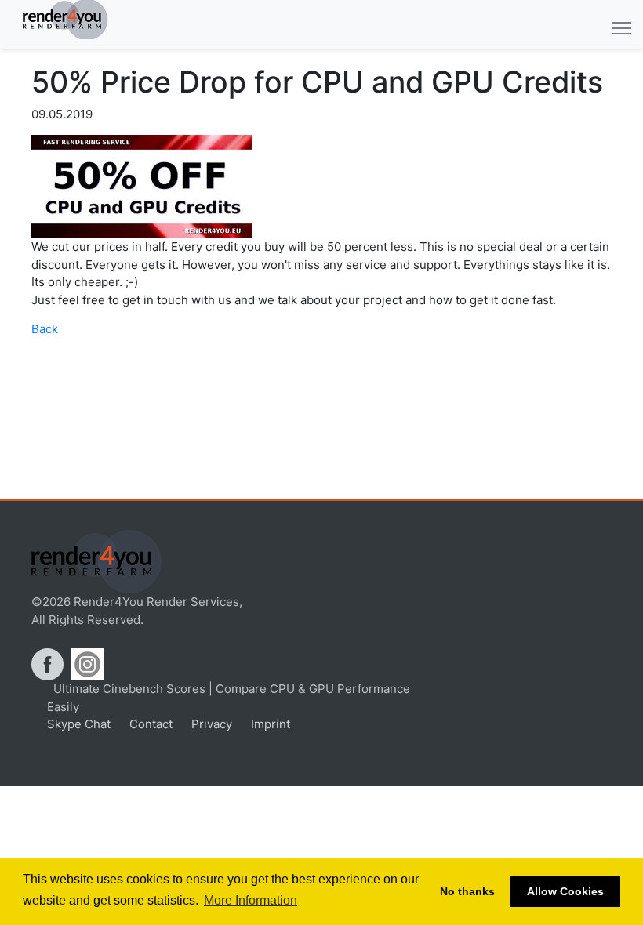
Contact (149, 723)
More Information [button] (250, 900)
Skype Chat (79, 723)
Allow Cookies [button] (565, 891)
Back (44, 328)
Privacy (210, 723)
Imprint (269, 723)
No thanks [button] (467, 891)
